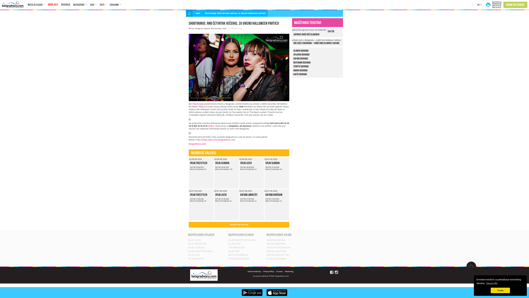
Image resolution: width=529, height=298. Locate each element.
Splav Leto (194, 254)
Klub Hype (234, 251)
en (481, 5)
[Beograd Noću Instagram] (336, 272)
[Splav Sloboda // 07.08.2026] (270, 159)
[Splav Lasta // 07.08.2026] (220, 190)
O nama (279, 271)
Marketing (289, 271)
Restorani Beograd (302, 62)
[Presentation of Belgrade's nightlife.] (13, 4)
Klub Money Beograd (200, 251)
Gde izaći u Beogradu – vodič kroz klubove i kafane (316, 43)
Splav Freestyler (198, 163)
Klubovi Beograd (300, 50)
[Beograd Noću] (204, 274)
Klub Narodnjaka (276, 258)
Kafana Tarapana (276, 243)
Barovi (192, 28)
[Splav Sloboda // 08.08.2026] (220, 159)
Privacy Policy (268, 271)
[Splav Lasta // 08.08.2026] (245, 159)
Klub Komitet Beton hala (242, 240)
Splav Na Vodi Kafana (279, 247)
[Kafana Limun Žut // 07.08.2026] (245, 190)
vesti (224, 28)
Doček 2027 (53, 4)
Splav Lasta (246, 163)
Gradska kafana (276, 240)
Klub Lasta (234, 243)
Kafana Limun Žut (248, 194)
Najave (207, 28)
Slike (92, 4)
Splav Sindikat (196, 258)
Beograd (199, 28)
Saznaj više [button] (491, 283)
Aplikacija (65, 4)
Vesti (102, 4)
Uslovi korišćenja (254, 271)
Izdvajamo (114, 4)
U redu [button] (500, 290)
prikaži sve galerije (239, 224)
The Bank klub (236, 247)
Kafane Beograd (300, 58)
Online (211, 126)
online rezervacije (515, 4)
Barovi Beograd (300, 70)
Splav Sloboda (222, 163)
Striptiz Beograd (301, 66)
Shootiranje (216, 28)
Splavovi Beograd (301, 54)
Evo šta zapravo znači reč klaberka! (313, 33)
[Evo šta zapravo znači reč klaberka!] (309, 29)
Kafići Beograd (300, 74)
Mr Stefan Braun (238, 254)
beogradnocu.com (197, 144)
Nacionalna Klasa (238, 258)
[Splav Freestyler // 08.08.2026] (195, 159)
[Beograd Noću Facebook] (331, 272)
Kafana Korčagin (273, 194)
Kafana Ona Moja (276, 251)
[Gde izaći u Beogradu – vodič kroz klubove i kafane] (316, 40)
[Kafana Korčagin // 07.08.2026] (270, 190)
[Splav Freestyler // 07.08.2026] (195, 190)
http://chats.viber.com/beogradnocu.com (215, 139)
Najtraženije (79, 4)
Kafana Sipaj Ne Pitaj (278, 254)
